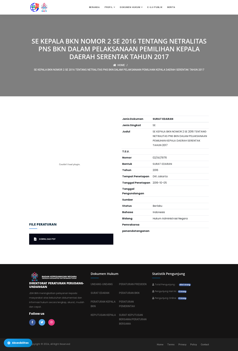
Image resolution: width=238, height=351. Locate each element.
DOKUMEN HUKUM (130, 7)
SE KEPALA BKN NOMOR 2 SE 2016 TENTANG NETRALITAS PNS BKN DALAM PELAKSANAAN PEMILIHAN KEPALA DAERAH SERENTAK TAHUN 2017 (119, 70)
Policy (193, 344)
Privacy (182, 344)
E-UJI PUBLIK (154, 7)
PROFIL (109, 7)
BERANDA (94, 7)
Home (121, 65)
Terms (171, 344)
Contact (205, 344)
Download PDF (47, 239)
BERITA (171, 7)
